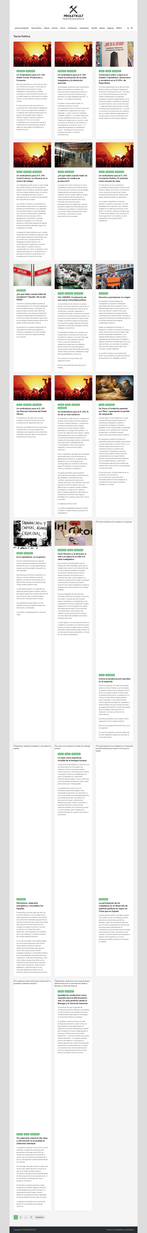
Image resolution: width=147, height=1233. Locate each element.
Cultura (62, 28)
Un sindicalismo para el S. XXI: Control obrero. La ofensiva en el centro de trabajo (32, 178)
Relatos (102, 28)
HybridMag (129, 1230)
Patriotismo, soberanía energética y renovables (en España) (29, 906)
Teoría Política (36, 28)
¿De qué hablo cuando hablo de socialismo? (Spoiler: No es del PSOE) (31, 297)
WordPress (120, 1230)
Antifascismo (72, 28)
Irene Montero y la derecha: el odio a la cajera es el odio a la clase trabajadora (72, 557)
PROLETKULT (73, 16)
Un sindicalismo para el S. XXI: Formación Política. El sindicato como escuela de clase (113, 178)
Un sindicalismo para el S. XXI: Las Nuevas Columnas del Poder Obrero (31, 411)
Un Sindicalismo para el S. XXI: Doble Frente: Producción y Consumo (30, 78)
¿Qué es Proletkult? (22, 28)
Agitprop (110, 28)
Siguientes (39, 1217)
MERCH (119, 28)
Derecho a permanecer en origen (114, 297)
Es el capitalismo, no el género (30, 557)
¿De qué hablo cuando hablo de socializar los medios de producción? (72, 178)
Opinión (55, 28)
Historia (46, 28)
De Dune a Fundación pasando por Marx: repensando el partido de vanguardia (114, 411)
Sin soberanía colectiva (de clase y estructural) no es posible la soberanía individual (32, 1141)
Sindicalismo (84, 28)
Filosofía (94, 28)
